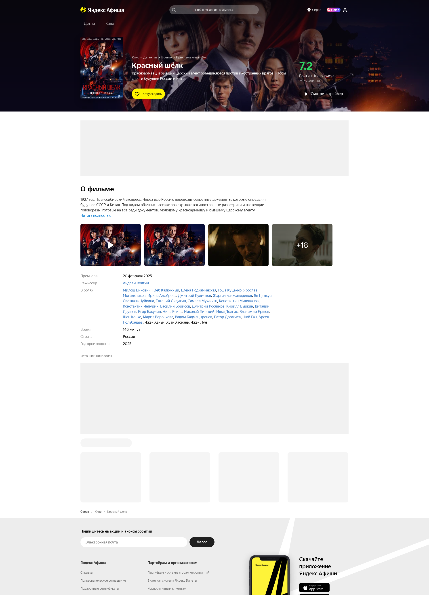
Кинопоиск (104, 356)
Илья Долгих (227, 312)
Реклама (175, 581)
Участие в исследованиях (99, 537)
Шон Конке (132, 317)
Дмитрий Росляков (208, 306)
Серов (84, 444)
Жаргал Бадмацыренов (232, 295)
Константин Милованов (239, 301)
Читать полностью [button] (95, 215)
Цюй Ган (250, 317)
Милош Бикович (137, 290)
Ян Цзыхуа (262, 295)
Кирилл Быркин (239, 306)
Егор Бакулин (149, 312)
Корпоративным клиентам (166, 521)
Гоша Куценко (230, 290)
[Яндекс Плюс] (334, 10)
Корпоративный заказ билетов (169, 529)
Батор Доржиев (227, 317)
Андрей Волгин (136, 283)
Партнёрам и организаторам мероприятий (178, 505)
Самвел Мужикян (202, 301)
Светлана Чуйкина (138, 301)
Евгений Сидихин (171, 301)
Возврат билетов (92, 529)
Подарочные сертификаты (99, 521)
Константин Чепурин (140, 306)
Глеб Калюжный (165, 290)
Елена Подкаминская (198, 290)
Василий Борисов (175, 306)
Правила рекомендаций (97, 545)
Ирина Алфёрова (161, 295)
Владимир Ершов (254, 312)
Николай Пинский (199, 312)
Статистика (154, 581)
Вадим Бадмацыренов (193, 317)
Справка (86, 505)
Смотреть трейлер (327, 94)
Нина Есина (172, 312)
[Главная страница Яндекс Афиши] (83, 10)
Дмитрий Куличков (194, 295)
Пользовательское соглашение (103, 513)
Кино (98, 444)
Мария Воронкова (158, 317)
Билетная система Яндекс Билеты (172, 513)
